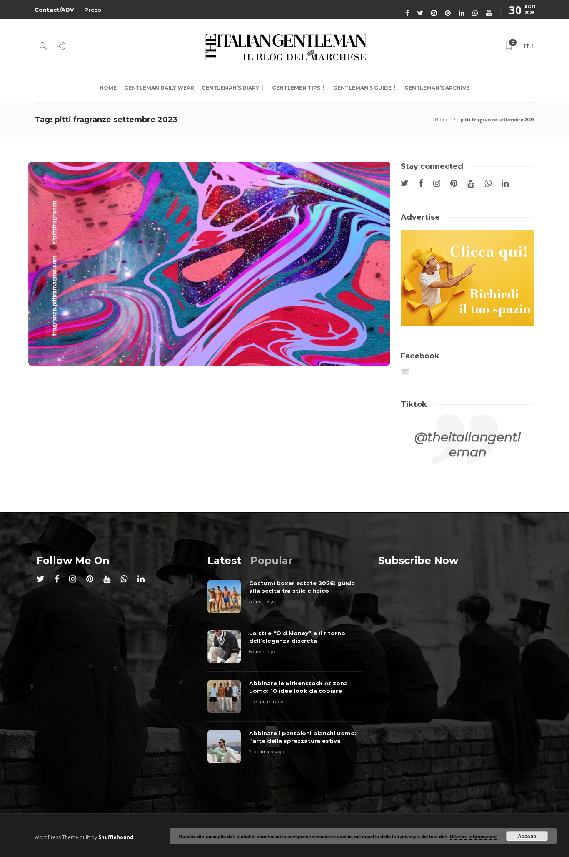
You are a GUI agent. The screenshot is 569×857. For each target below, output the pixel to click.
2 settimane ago (266, 751)
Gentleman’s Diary (230, 88)
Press (92, 9)
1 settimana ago (266, 701)
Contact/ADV (54, 9)
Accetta (527, 836)
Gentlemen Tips (296, 88)
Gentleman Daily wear (159, 88)
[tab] (224, 560)
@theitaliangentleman (467, 444)
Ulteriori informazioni (473, 836)
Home (108, 88)
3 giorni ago (262, 601)
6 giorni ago (262, 651)
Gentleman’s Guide (362, 88)
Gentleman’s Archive (436, 88)
